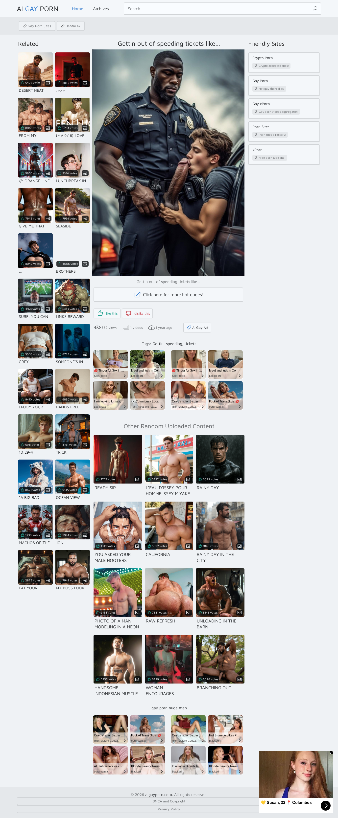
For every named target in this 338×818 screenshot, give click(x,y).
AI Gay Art (200, 327)
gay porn (159, 708)
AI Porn (37, 8)
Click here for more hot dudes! (173, 294)
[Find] (315, 8)
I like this (111, 313)
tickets (190, 343)
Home (77, 8)
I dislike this (141, 313)
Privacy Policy (169, 809)
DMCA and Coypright (169, 801)
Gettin (158, 343)
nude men (178, 708)
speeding (174, 343)
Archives (101, 8)
